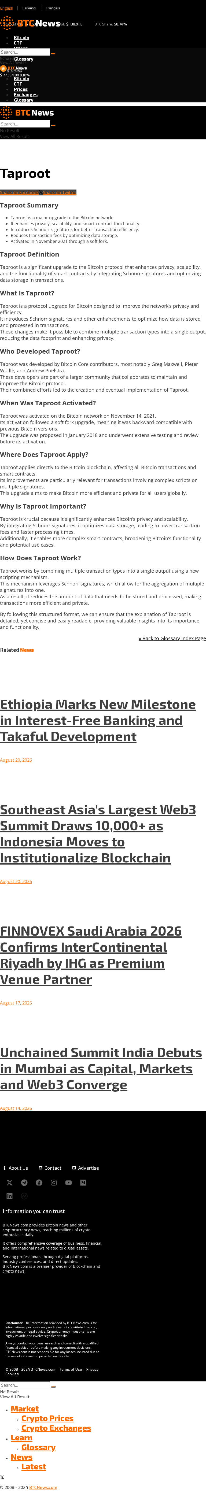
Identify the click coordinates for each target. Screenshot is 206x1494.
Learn (21, 1437)
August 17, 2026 (16, 1003)
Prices (21, 48)
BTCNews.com (43, 1487)
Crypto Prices (47, 1418)
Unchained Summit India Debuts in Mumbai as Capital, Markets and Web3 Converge (101, 1068)
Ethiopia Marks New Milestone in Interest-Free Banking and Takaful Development (98, 719)
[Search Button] (53, 53)
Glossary (24, 58)
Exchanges (26, 94)
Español (29, 8)
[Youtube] (68, 1182)
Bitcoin (21, 37)
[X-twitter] (9, 1182)
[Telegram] (24, 1182)
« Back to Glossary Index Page (172, 638)
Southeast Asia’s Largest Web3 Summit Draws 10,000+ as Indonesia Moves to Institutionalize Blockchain (98, 833)
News (21, 1456)
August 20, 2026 (16, 760)
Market (25, 1408)
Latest (33, 1466)
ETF (18, 42)
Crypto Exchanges (56, 1427)
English (6, 8)
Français (53, 8)
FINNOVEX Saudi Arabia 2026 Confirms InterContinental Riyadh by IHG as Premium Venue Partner (91, 954)
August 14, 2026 (16, 1108)
